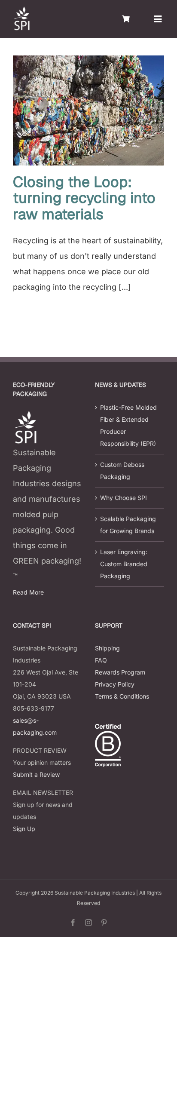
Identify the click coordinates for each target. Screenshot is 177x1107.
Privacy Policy (114, 684)
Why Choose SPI (123, 497)
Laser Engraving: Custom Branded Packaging (123, 564)
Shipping (107, 648)
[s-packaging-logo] (21, 10)
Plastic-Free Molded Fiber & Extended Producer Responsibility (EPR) (128, 425)
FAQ (101, 660)
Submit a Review (36, 774)
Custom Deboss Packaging (122, 470)
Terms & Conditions (122, 696)
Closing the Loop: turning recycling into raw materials (84, 198)
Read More (28, 592)
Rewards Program (120, 672)
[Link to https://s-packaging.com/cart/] (126, 18)
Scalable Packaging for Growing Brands (128, 524)
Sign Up (24, 828)
